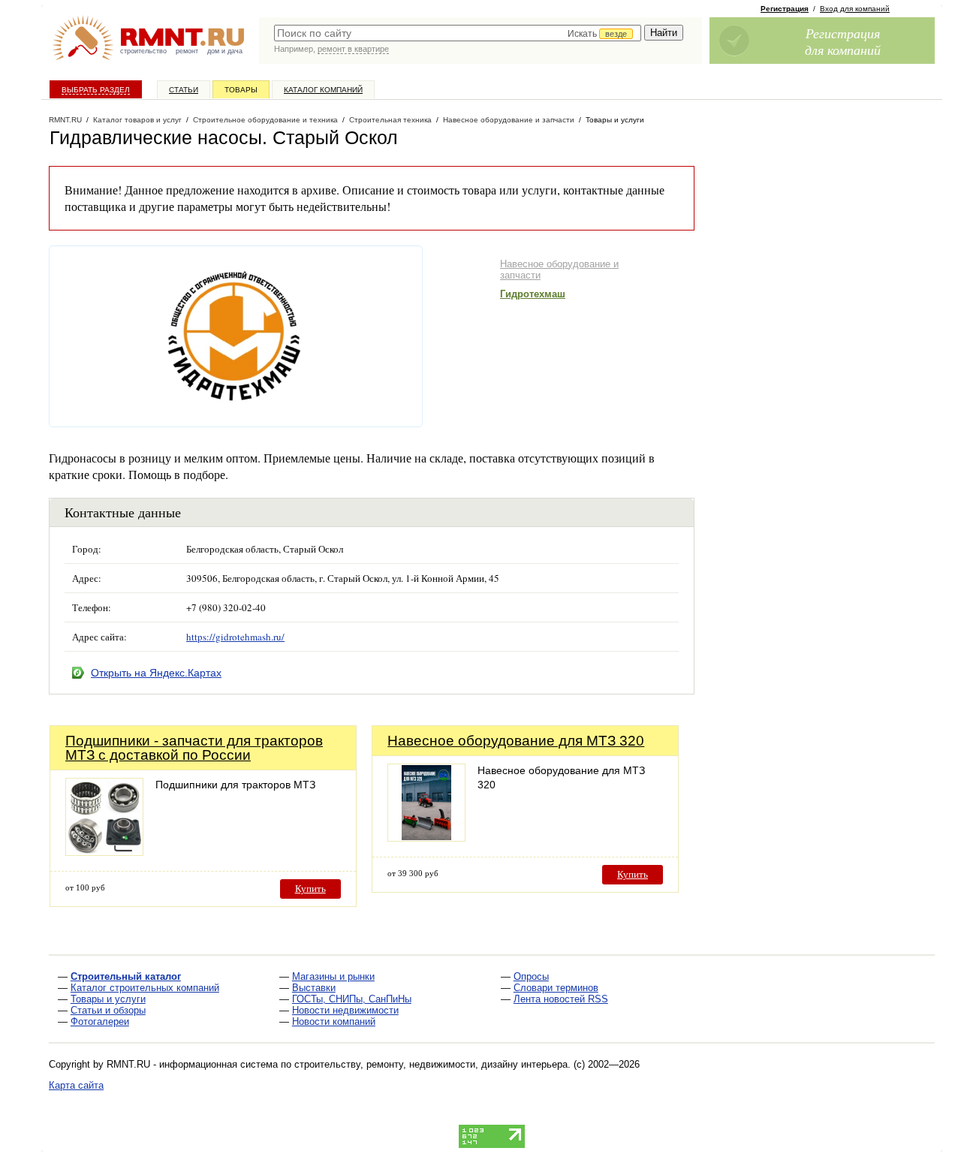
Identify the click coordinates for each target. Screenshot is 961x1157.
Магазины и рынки (333, 976)
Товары (241, 90)
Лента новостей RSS (561, 999)
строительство (143, 51)
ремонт (187, 51)
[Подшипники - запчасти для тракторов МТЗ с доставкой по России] (104, 851)
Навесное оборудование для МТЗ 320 (515, 741)
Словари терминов (556, 987)
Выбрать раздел (96, 90)
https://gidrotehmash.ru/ (235, 636)
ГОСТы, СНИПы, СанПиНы (351, 999)
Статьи (183, 90)
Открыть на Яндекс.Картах (156, 673)
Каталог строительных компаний (145, 987)
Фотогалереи (100, 1021)
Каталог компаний (323, 90)
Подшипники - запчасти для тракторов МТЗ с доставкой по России (194, 748)
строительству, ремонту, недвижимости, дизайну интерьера (431, 1064)
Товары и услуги (108, 999)
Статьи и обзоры (108, 1010)
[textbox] (457, 33)
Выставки (314, 987)
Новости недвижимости (345, 1010)
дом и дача (225, 51)
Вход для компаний (855, 9)
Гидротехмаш (532, 294)
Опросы (531, 976)
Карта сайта (76, 1085)
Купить (310, 888)
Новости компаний (333, 1021)
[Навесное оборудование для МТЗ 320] (426, 837)
